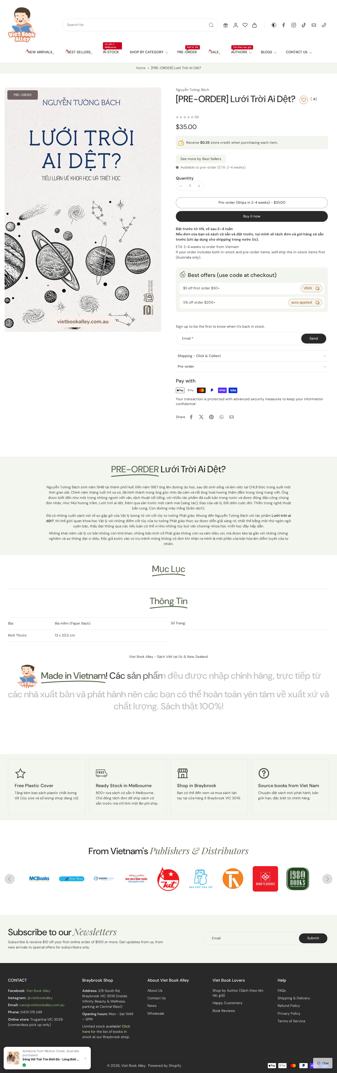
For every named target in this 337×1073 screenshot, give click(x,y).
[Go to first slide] (327, 879)
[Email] (314, 25)
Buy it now (251, 216)
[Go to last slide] (10, 879)
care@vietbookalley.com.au (41, 1005)
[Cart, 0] (254, 25)
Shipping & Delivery (294, 998)
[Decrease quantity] (180, 186)
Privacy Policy (289, 1013)
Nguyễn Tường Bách (192, 89)
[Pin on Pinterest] (211, 417)
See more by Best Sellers (200, 159)
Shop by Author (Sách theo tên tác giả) (238, 993)
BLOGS (266, 52)
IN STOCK (111, 52)
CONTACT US (296, 52)
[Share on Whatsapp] (221, 417)
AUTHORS (239, 52)
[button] (226, 25)
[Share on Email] (232, 417)
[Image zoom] (83, 209)
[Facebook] (284, 25)
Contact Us (156, 998)
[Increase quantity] (199, 186)
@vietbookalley (40, 998)
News (152, 1006)
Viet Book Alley (38, 991)
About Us (155, 990)
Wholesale (155, 1013)
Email (187, 338)
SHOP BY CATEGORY (146, 52)
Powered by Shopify (164, 1065)
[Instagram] (294, 25)
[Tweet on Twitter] (201, 417)
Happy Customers (227, 1003)
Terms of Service (291, 1021)
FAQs (282, 990)
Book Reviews (224, 1010)
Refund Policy (289, 1006)
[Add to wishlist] (304, 100)
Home (141, 68)
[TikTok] (304, 25)
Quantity (185, 178)
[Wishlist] (245, 25)
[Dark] (271, 25)
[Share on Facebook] (191, 417)
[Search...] (211, 25)
